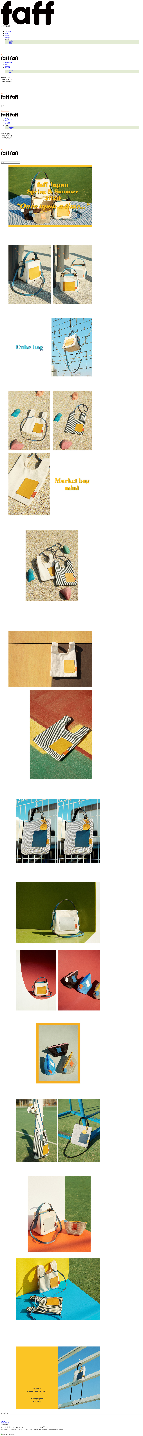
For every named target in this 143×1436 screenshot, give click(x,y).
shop (6, 33)
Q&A (10, 43)
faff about (8, 31)
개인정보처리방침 (5, 1423)
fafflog (7, 35)
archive (7, 37)
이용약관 (3, 1421)
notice (11, 41)
